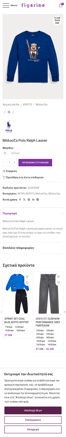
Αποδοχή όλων (33, 410)
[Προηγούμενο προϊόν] (5, 112)
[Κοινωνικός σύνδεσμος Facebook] (20, 199)
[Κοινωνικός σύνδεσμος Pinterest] (29, 199)
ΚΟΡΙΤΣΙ (27, 104)
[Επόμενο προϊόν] (13, 112)
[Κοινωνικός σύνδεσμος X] (24, 199)
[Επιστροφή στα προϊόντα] (9, 112)
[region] (33, 402)
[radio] (5, 153)
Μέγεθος (8, 148)
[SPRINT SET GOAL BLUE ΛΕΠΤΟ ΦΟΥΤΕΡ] (17, 294)
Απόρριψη (33, 429)
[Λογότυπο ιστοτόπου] (33, 5)
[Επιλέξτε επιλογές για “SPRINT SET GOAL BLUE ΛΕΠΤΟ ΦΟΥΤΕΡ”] (27, 276)
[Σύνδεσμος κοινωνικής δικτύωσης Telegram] (37, 199)
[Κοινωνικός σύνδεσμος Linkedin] (33, 199)
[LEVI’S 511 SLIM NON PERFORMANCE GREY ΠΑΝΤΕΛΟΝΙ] (49, 294)
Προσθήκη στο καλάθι (35, 162)
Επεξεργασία (33, 420)
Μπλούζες (42, 104)
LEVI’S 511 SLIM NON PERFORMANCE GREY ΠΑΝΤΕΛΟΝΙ (48, 322)
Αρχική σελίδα (11, 104)
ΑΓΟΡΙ (21, 193)
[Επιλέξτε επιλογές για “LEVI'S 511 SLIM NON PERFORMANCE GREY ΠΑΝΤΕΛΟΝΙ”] (58, 276)
